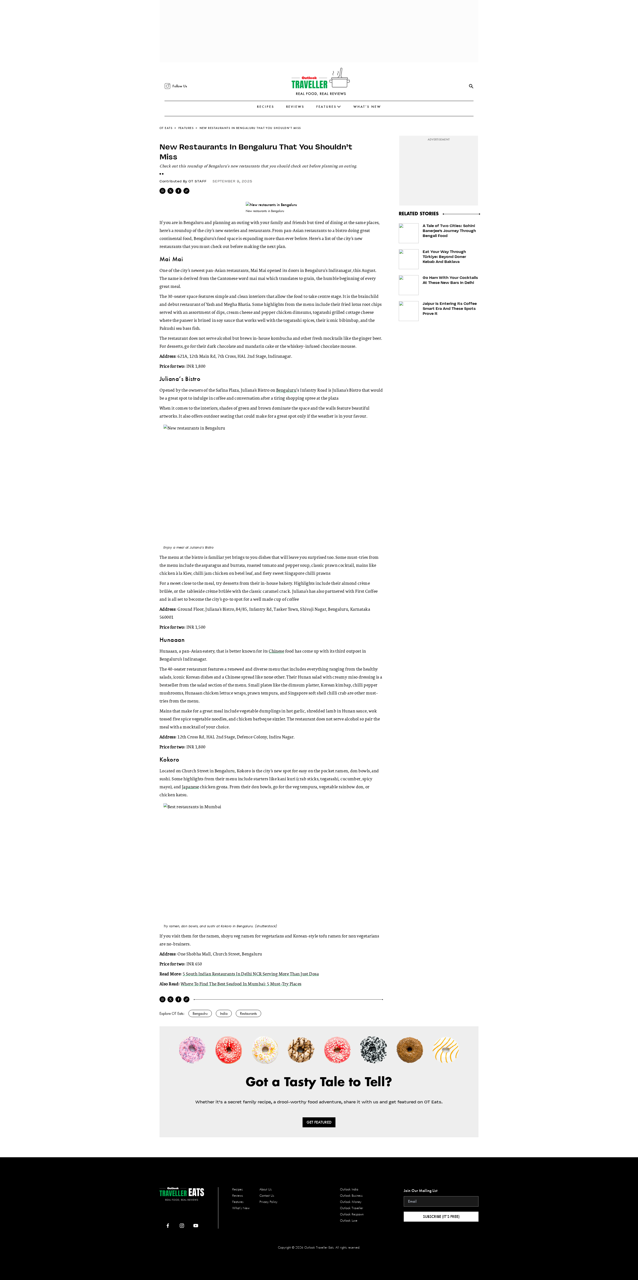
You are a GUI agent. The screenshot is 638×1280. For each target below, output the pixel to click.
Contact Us (266, 1195)
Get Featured (319, 1122)
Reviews (295, 107)
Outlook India (349, 1189)
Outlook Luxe (348, 1220)
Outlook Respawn (352, 1214)
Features (326, 107)
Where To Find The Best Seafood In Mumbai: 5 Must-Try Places (241, 984)
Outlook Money (350, 1202)
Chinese (276, 651)
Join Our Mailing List (420, 1190)
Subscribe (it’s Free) (441, 1216)
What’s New (367, 107)
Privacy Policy (268, 1202)
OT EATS (166, 128)
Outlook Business (351, 1195)
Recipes (265, 107)
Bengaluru (286, 390)
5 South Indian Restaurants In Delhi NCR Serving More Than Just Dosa (251, 974)
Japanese (190, 787)
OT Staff (197, 181)
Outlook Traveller (351, 1208)
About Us (265, 1189)
